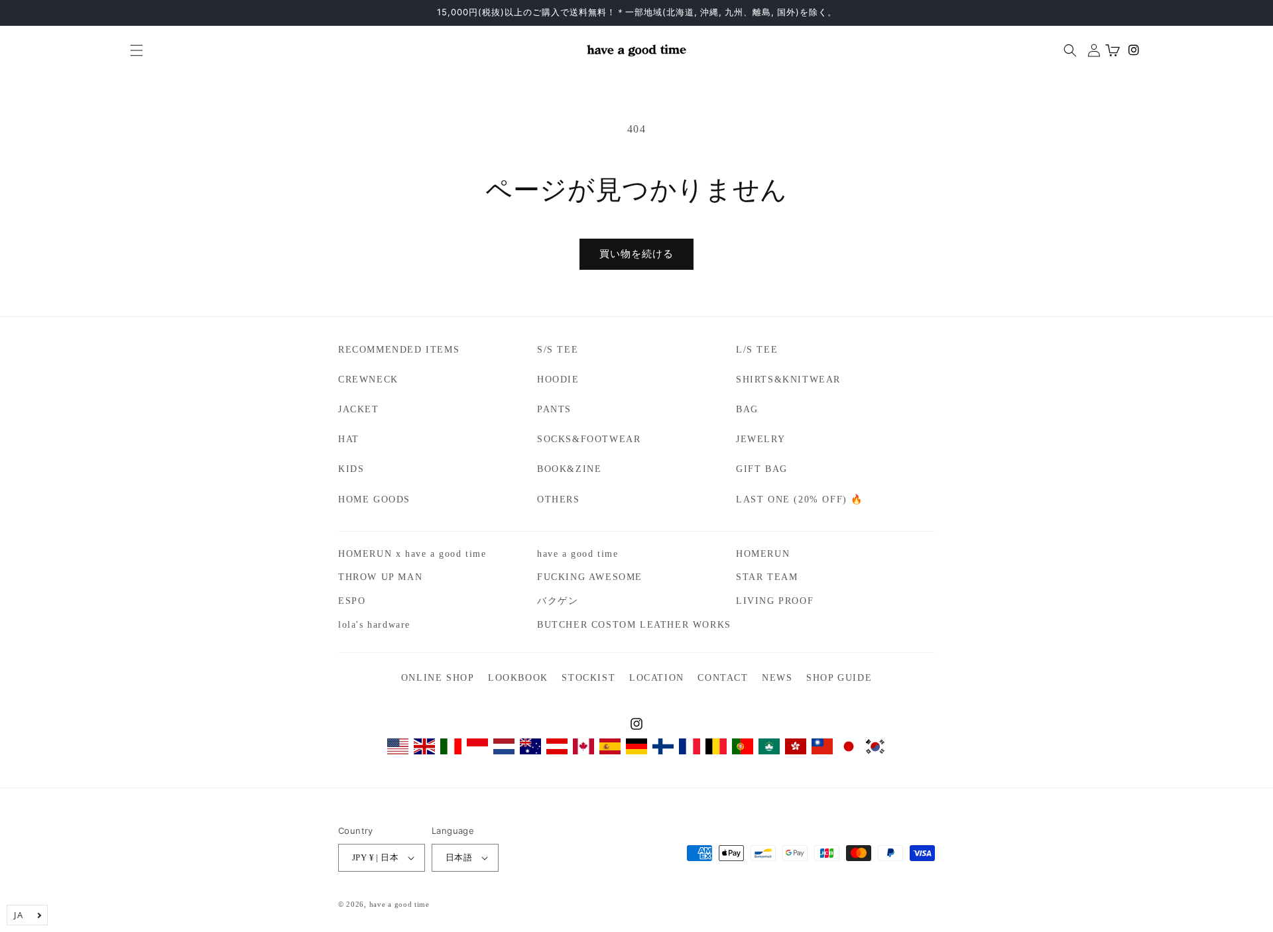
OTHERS (558, 499)
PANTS (554, 409)
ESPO (351, 601)
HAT (348, 439)
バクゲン (557, 601)
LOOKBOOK (518, 678)
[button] (131, 50)
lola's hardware (374, 625)
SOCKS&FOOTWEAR (588, 439)
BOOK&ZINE (569, 469)
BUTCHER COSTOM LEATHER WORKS (634, 625)
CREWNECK (368, 379)
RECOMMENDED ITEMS (398, 350)
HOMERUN (763, 554)
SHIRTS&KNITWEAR (788, 379)
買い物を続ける (636, 254)
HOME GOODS (374, 499)
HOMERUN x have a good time (412, 554)
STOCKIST (588, 678)
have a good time (578, 554)
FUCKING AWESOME (589, 577)
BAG (747, 409)
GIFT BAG (762, 469)
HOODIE (558, 379)
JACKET (358, 409)
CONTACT (722, 678)
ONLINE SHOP (438, 678)
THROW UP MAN (380, 577)
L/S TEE (757, 350)
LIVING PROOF (775, 601)
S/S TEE (557, 350)
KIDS (351, 469)
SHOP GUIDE (839, 678)
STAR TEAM (767, 577)
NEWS (777, 678)
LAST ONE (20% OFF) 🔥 (799, 499)
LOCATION (656, 678)
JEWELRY (760, 439)
